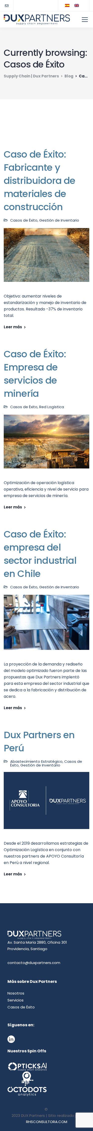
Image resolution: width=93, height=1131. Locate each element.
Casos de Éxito (23, 220)
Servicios (15, 1000)
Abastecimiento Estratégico (36, 761)
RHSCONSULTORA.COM (46, 1121)
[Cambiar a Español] (67, 5)
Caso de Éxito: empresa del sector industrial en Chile (40, 554)
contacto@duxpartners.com (33, 962)
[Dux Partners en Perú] (46, 803)
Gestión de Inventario (59, 220)
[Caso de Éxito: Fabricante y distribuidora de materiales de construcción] (46, 258)
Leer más (13, 327)
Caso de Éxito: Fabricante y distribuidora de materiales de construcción (39, 180)
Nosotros (15, 993)
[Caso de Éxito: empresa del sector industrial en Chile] (46, 625)
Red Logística (51, 406)
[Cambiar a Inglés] (76, 5)
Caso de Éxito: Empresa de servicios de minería (35, 373)
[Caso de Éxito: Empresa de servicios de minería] (46, 444)
